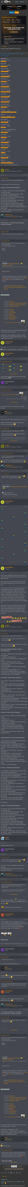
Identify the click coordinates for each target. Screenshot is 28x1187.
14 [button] (3, 65)
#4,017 (25, 972)
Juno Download (10, 317)
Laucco (10, 279)
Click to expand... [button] (14, 374)
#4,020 (25, 1143)
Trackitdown (9, 319)
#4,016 (25, 954)
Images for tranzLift (7, 265)
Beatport (8, 314)
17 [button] (3, 70)
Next (19, 1166)
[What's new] (26, 1)
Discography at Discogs (13, 263)
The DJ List (9, 301)
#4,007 (25, 450)
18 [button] (3, 85)
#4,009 (25, 506)
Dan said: (4, 633)
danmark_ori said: (6, 390)
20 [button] (3, 90)
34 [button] (3, 111)
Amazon (8, 309)
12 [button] (3, 60)
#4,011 (25, 630)
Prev (8, 1166)
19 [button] (3, 75)
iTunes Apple (10, 312)
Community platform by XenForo (13, 1185)
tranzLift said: (5, 241)
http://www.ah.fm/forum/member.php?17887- (10, 394)
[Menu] (2, 1)
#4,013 (25, 854)
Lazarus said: (4, 428)
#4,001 (25, 175)
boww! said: (4, 178)
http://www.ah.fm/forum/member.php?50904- (12, 322)
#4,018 (25, 996)
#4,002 (25, 220)
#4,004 (25, 358)
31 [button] (3, 116)
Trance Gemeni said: (6, 1150)
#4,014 (25, 879)
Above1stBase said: (6, 361)
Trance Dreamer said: (6, 453)
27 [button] (3, 161)
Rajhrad (11, 285)
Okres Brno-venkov (18, 285)
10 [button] (3, 151)
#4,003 (25, 347)
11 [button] (3, 126)
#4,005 (25, 387)
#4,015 (25, 919)
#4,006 (25, 417)
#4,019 (25, 1009)
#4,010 (25, 572)
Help (23, 1181)
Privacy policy (18, 1181)
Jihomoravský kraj (8, 287)
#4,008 (25, 470)
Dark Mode (4, 1179)
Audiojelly (9, 311)
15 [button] (3, 131)
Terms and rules (10, 1181)
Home (2, 1183)
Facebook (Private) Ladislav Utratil (15, 303)
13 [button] (3, 80)
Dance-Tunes (9, 315)
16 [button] (3, 121)
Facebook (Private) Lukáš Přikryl (14, 304)
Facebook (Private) (11, 306)
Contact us (3, 1181)
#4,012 (25, 843)
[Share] (23, 175)
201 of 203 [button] (14, 1166)
